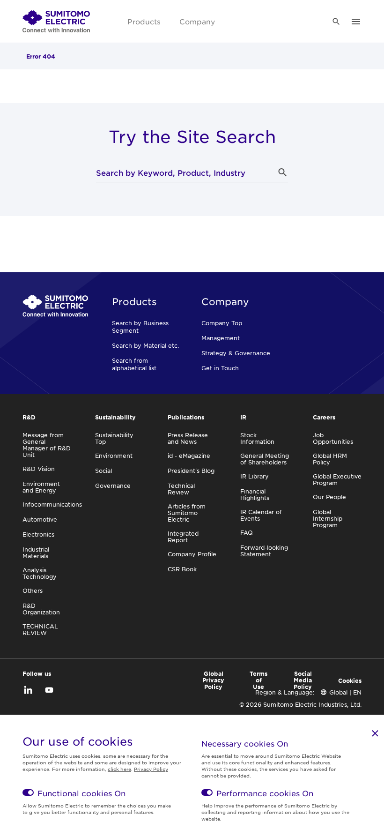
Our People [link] (329, 496)
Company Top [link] (221, 323)
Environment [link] (114, 455)
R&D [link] (29, 417)
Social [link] (103, 470)
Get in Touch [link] (220, 368)
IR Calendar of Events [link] (261, 515)
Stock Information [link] (257, 438)
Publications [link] (186, 417)
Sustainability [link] (115, 417)
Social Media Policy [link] (303, 680)
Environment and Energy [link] (41, 486)
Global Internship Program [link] (327, 518)
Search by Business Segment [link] (140, 326)
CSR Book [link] (182, 569)
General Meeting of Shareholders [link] (264, 458)
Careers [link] (324, 417)
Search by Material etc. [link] (145, 345)
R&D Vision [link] (38, 468)
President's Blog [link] (191, 470)
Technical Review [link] (181, 488)
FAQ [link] (246, 532)
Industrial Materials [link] (35, 552)
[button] (282, 172)
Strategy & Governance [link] (235, 353)
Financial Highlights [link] (254, 494)
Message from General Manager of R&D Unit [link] (46, 445)
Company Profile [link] (192, 554)
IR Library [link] (254, 476)
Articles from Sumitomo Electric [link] (187, 513)
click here (119, 769)
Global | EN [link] (345, 692)
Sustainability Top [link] (114, 438)
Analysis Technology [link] (39, 573)
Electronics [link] (38, 534)
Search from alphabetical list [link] (134, 364)
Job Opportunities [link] (333, 438)
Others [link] (32, 590)
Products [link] (144, 21)
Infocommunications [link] (52, 504)
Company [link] (197, 21)
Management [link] (220, 338)
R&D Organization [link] (41, 608)
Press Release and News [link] (188, 438)
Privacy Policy (151, 769)
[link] (56, 21)
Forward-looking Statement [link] (264, 550)
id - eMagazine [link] (189, 455)
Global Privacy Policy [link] (213, 680)
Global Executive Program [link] (337, 479)
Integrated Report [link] (183, 536)
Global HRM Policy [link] (330, 458)
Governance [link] (113, 485)
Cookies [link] (350, 680)
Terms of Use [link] (258, 680)
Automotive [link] (39, 519)
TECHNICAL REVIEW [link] (40, 629)
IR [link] (243, 417)
